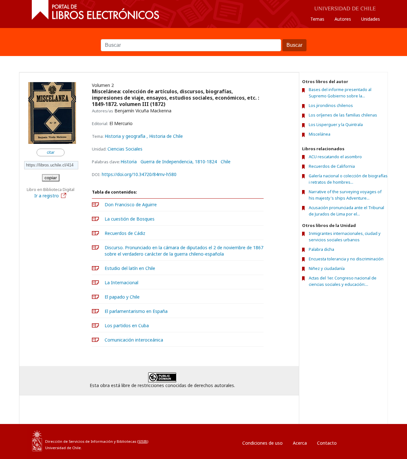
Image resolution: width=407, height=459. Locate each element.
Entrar (355, 441)
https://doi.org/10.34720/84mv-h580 (139, 174)
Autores (343, 19)
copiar (51, 177)
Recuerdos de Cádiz (125, 233)
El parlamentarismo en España (136, 311)
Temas (317, 19)
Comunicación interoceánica (134, 340)
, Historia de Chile (165, 136)
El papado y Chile (122, 297)
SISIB (142, 441)
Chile (226, 162)
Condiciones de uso (262, 443)
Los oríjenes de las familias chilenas (343, 115)
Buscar (203, 36)
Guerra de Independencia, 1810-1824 (179, 162)
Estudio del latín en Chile (130, 268)
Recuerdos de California (332, 166)
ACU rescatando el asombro (335, 156)
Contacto (327, 443)
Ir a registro (46, 196)
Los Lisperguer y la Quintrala (336, 124)
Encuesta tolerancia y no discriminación (346, 259)
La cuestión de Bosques (130, 219)
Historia (129, 162)
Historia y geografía (126, 136)
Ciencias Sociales (124, 149)
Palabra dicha (321, 249)
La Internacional (121, 282)
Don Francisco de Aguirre (131, 204)
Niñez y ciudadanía (327, 268)
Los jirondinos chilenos (331, 105)
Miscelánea (319, 134)
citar (51, 152)
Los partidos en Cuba (127, 325)
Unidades (370, 19)
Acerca (300, 443)
